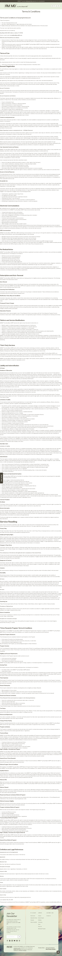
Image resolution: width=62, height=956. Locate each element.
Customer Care (50, 912)
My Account (33, 912)
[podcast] (19, 940)
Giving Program (41, 917)
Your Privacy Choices (50, 949)
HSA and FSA (29, 1)
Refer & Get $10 (34, 922)
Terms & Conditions (50, 947)
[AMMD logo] (16, 6)
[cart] (58, 5)
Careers (39, 915)
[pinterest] (9, 940)
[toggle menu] (52, 5)
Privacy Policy (9, 931)
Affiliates (39, 920)
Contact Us (48, 915)
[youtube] (14, 940)
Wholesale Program (41, 928)
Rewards (32, 920)
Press (39, 924)
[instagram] (12, 940)
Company (40, 912)
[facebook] (7, 940)
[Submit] (19, 936)
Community (40, 922)
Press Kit (40, 926)
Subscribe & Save (34, 917)
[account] (56, 5)
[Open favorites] (58, 952)
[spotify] (17, 940)
